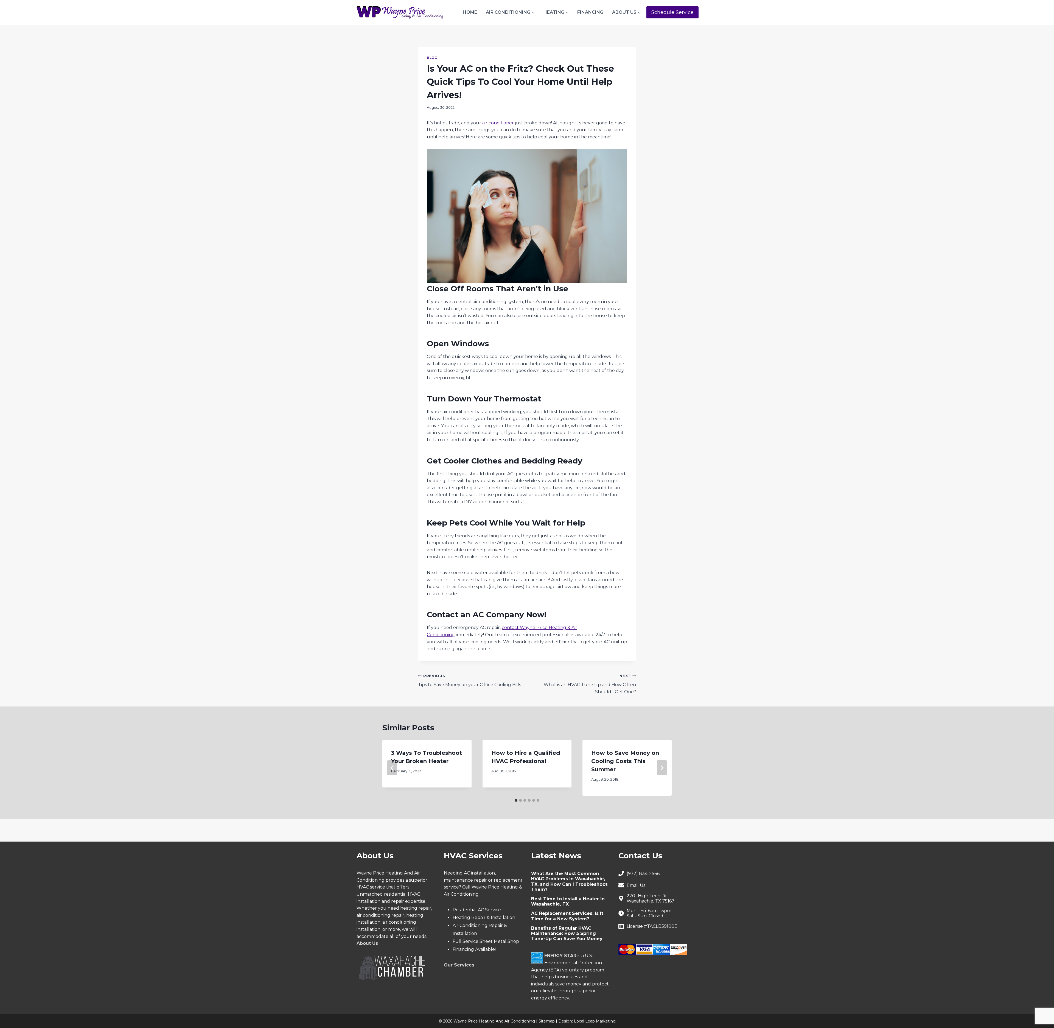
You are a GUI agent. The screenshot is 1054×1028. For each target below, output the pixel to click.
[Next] (662, 767)
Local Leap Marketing (595, 1021)
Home (470, 12)
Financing (590, 12)
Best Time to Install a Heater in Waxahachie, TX (568, 901)
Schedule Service (672, 12)
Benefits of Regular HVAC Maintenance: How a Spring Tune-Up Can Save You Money (566, 933)
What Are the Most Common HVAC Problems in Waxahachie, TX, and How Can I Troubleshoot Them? (569, 881)
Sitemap (547, 1021)
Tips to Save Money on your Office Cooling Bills (469, 681)
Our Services (459, 965)
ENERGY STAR (560, 955)
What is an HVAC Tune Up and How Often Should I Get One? (590, 684)
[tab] (516, 800)
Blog (432, 58)
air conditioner (498, 122)
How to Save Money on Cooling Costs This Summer (625, 761)
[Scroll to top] (1040, 1006)
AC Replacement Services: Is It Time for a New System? (567, 916)
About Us (367, 943)
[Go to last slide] (392, 767)
